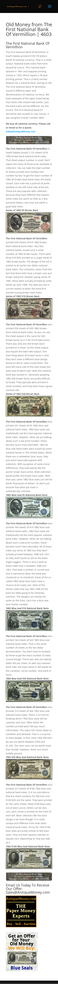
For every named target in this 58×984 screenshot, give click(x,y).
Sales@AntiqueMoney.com (20, 131)
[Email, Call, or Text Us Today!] (29, 140)
